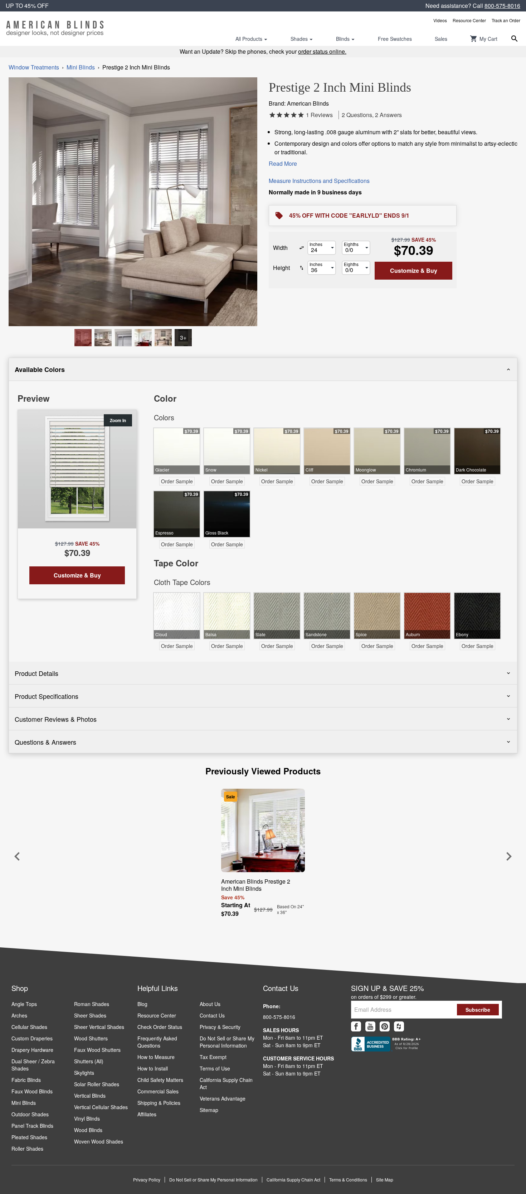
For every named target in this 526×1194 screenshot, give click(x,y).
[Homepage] (55, 29)
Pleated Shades (29, 1137)
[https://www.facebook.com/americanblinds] (356, 1026)
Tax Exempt (213, 1056)
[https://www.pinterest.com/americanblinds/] (385, 1026)
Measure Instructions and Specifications (319, 181)
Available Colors (40, 369)
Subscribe (478, 1009)
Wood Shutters (91, 1038)
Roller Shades (27, 1148)
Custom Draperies (32, 1038)
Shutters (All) (88, 1061)
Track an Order (506, 20)
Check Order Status (159, 1026)
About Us (210, 1003)
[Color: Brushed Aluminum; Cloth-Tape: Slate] (123, 337)
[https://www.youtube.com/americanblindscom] (370, 1026)
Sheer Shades (90, 1015)
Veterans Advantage (222, 1098)
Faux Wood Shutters (97, 1049)
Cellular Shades (29, 1026)
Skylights (84, 1072)
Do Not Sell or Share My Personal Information (227, 1042)
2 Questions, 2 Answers (372, 115)
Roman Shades (91, 1003)
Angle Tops (24, 1003)
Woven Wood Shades (98, 1141)
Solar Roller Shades (96, 1084)
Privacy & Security (220, 1026)
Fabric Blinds (26, 1079)
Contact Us (212, 1015)
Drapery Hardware (32, 1049)
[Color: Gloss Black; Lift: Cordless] (163, 337)
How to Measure (156, 1056)
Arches (19, 1015)
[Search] (514, 39)
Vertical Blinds (90, 1095)
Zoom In (118, 420)
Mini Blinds (81, 67)
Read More (283, 163)
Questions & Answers (45, 741)
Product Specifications (46, 696)
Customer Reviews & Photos (56, 719)
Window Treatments (34, 67)
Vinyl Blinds (87, 1118)
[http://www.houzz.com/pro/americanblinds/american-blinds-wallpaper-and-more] (399, 1026)
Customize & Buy (413, 270)
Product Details (36, 673)
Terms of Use (215, 1068)
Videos (440, 20)
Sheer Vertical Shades (99, 1026)
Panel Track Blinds (32, 1125)
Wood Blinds (88, 1129)
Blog (142, 1003)
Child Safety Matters (160, 1079)
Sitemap (209, 1109)
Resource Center (469, 20)
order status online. (322, 51)
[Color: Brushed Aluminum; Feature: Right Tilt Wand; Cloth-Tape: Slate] (83, 337)
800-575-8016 (502, 5)
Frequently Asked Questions (157, 1042)
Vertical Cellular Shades (101, 1107)
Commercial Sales (158, 1091)
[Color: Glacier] (143, 337)
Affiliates (146, 1114)
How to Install (152, 1068)
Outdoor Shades (30, 1114)
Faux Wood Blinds (32, 1091)
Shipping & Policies (158, 1102)
